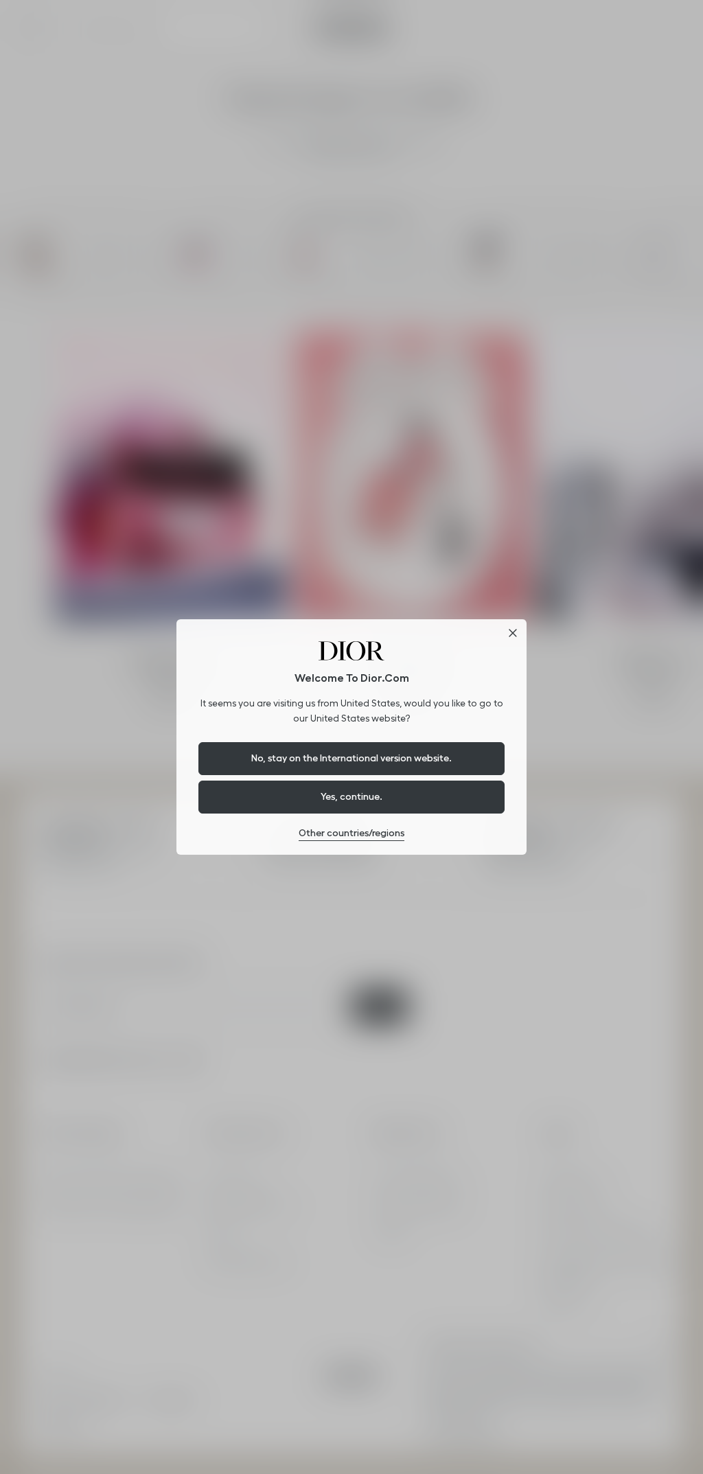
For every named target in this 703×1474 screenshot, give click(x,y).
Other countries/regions (351, 832)
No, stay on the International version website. (351, 757)
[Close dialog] (513, 633)
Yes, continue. (351, 796)
